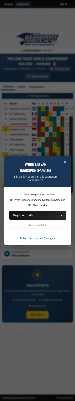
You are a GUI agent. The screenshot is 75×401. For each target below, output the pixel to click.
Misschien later (37, 224)
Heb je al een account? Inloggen (37, 238)
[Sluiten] (65, 162)
